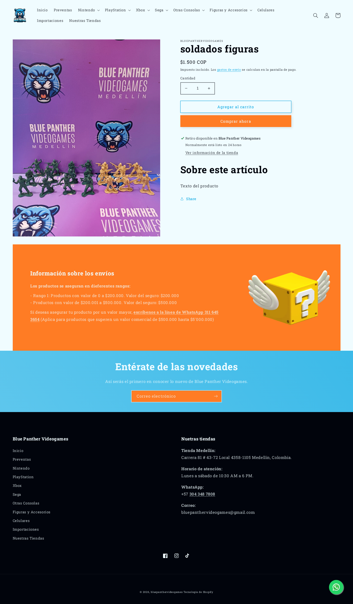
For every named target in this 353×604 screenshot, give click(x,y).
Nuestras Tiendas (28, 538)
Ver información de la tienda (211, 152)
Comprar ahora (235, 121)
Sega (17, 494)
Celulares (21, 520)
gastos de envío (229, 69)
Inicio (18, 450)
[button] (88, 10)
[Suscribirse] (215, 396)
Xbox (17, 485)
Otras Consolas (26, 503)
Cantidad (187, 78)
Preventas (22, 459)
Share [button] (191, 199)
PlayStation (23, 477)
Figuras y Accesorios (32, 512)
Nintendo (21, 468)
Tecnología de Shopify (198, 592)
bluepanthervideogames (167, 592)
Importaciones (26, 529)
